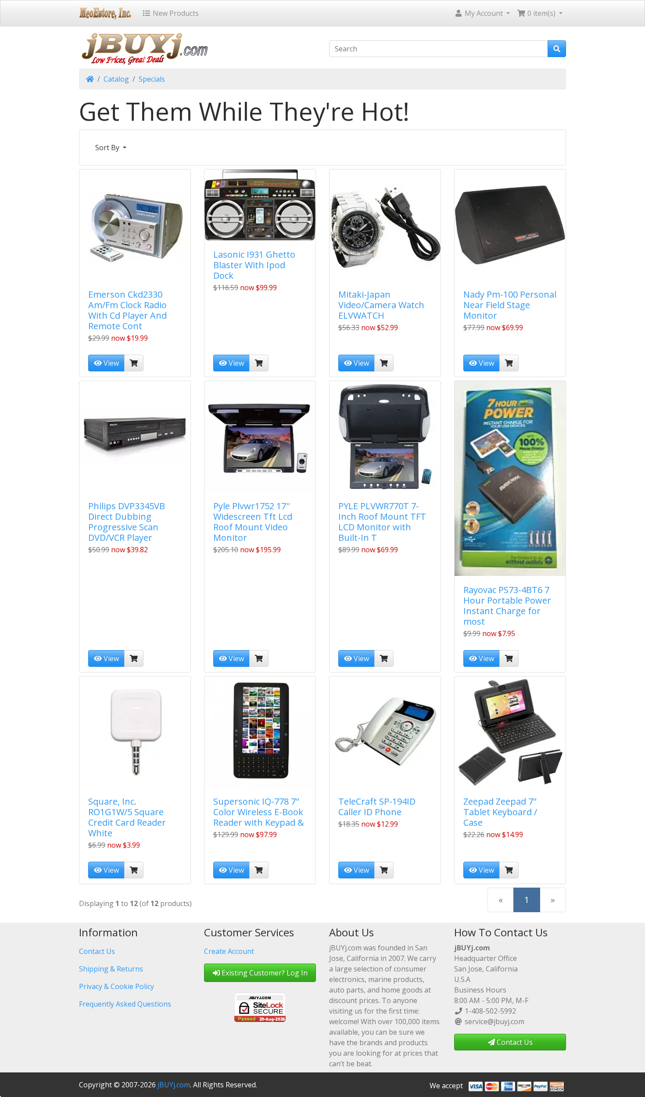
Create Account (229, 951)
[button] (482, 13)
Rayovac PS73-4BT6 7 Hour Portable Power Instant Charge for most (507, 605)
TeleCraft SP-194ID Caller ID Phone (377, 806)
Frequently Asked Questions (125, 1004)
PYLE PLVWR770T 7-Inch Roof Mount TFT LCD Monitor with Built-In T (382, 521)
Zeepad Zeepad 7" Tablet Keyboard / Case (500, 811)
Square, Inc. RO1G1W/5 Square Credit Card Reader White (127, 817)
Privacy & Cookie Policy (116, 986)
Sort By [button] (108, 147)
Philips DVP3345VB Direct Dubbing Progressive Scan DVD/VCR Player (126, 521)
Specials (152, 79)
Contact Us (97, 951)
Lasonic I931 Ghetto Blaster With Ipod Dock (254, 264)
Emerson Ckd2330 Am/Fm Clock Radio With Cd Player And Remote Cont (127, 310)
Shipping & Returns (111, 969)
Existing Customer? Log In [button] (264, 973)
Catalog (116, 79)
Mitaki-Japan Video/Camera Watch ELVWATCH (381, 304)
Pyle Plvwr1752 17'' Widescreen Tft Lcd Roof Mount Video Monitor (252, 521)
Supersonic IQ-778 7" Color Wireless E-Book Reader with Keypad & (258, 811)
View (110, 363)
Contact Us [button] (514, 1042)
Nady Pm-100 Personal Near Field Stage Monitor (509, 304)
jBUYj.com (174, 1085)
